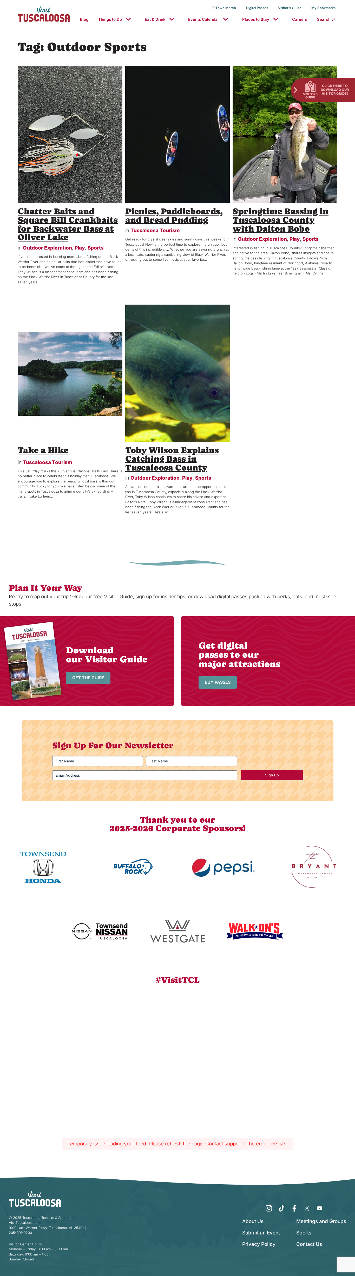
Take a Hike (43, 450)
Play (80, 248)
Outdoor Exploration (47, 248)
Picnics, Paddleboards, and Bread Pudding (174, 215)
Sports (96, 248)
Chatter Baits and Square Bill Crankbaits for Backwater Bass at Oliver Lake (68, 224)
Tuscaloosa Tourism (155, 230)
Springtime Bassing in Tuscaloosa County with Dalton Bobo (280, 220)
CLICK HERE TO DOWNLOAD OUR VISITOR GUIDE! (335, 89)
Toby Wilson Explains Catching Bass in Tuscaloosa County (172, 459)
